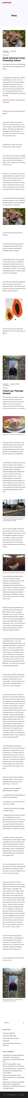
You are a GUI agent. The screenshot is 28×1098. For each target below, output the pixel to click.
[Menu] (25, 2)
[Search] (23, 1022)
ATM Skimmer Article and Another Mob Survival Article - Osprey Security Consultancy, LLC (13, 1084)
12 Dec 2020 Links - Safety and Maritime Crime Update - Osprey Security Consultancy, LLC (13, 1057)
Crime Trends (6, 54)
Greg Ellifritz (5, 51)
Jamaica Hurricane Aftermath (11, 1038)
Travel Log (5, 387)
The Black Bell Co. (12, 1094)
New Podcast (6, 1041)
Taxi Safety (21, 1066)
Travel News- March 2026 (9, 1035)
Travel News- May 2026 (9, 1033)
